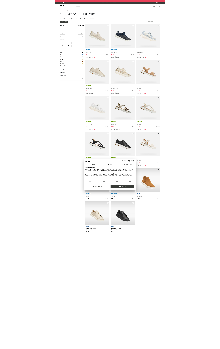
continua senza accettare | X (128, 160)
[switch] (103, 181)
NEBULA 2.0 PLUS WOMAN (92, 51)
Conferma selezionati (98, 186)
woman (61, 10)
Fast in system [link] (94, 5)
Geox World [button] (102, 5)
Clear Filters (81, 25)
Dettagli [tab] (110, 164)
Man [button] (83, 5)
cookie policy (91, 176)
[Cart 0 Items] (159, 7)
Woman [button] (78, 5)
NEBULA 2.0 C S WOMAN (142, 87)
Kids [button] (87, 5)
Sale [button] (73, 5)
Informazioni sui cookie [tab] (127, 164)
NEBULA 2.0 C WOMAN (91, 87)
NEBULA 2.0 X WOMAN (142, 51)
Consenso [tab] (93, 164)
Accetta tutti (122, 186)
